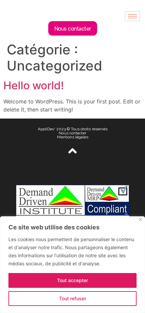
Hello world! (33, 85)
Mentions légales (72, 137)
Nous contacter (72, 133)
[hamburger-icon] (132, 16)
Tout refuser (72, 298)
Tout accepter (72, 280)
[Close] (140, 219)
